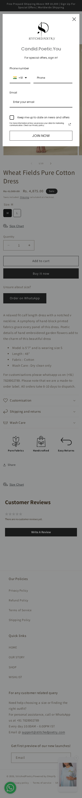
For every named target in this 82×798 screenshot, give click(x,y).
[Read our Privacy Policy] (69, 124)
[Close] (74, 19)
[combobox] (20, 78)
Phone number (19, 68)
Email (13, 92)
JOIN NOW (41, 135)
